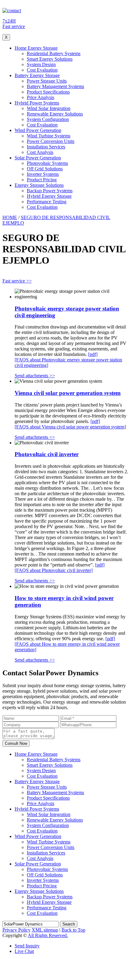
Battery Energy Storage (37, 75)
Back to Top (73, 929)
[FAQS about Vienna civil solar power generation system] (70, 426)
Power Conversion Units (50, 141)
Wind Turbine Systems (48, 135)
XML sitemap (45, 929)
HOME (9, 217)
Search (68, 924)
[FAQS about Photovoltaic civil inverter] (54, 570)
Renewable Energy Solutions (55, 113)
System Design (41, 64)
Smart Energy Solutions (50, 59)
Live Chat (24, 951)
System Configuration (48, 119)
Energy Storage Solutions (39, 185)
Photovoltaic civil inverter (47, 454)
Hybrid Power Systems (37, 102)
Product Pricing (42, 179)
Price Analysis (40, 97)
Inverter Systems (43, 174)
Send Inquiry (27, 945)
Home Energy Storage (36, 48)
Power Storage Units (47, 80)
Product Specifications (48, 91)
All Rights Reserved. (48, 935)
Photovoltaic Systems (47, 163)
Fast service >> (17, 280)
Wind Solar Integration (48, 108)
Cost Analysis (40, 152)
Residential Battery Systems (53, 53)
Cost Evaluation (42, 70)
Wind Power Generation (38, 130)
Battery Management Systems (55, 86)
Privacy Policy (16, 929)
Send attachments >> (35, 375)
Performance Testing (46, 201)
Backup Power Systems (50, 190)
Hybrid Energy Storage (49, 196)
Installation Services (46, 146)
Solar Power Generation (38, 157)
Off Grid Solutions (45, 168)
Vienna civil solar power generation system (68, 393)
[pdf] (92, 354)
